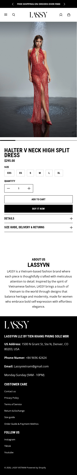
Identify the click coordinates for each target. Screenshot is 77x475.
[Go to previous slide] (13, 4)
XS (20, 173)
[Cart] (69, 15)
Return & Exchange (14, 410)
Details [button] (9, 218)
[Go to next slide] (64, 4)
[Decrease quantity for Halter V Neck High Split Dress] (8, 188)
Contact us (10, 391)
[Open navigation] (8, 15)
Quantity (9, 181)
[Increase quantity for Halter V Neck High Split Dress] (29, 188)
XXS (9, 173)
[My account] (61, 15)
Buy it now (38, 208)
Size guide (9, 417)
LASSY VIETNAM (19, 467)
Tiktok (7, 446)
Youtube (8, 452)
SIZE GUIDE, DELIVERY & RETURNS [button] (24, 227)
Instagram (9, 439)
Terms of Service (13, 404)
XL (58, 173)
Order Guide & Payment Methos (21, 423)
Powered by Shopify (36, 467)
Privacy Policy (11, 397)
